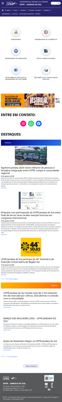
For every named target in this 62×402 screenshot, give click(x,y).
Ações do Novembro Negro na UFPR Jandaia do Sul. (30, 341)
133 (6, 279)
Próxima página (13, 279)
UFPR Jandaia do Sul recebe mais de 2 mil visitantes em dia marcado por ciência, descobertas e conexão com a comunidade (30, 296)
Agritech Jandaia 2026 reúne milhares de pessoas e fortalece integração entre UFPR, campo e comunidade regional (30, 170)
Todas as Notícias (31, 366)
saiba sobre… (7, 307)
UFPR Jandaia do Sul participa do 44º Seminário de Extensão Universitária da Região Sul (27, 260)
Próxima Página (12, 356)
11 (6, 356)
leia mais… (4, 188)
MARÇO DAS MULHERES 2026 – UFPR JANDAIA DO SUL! (29, 319)
